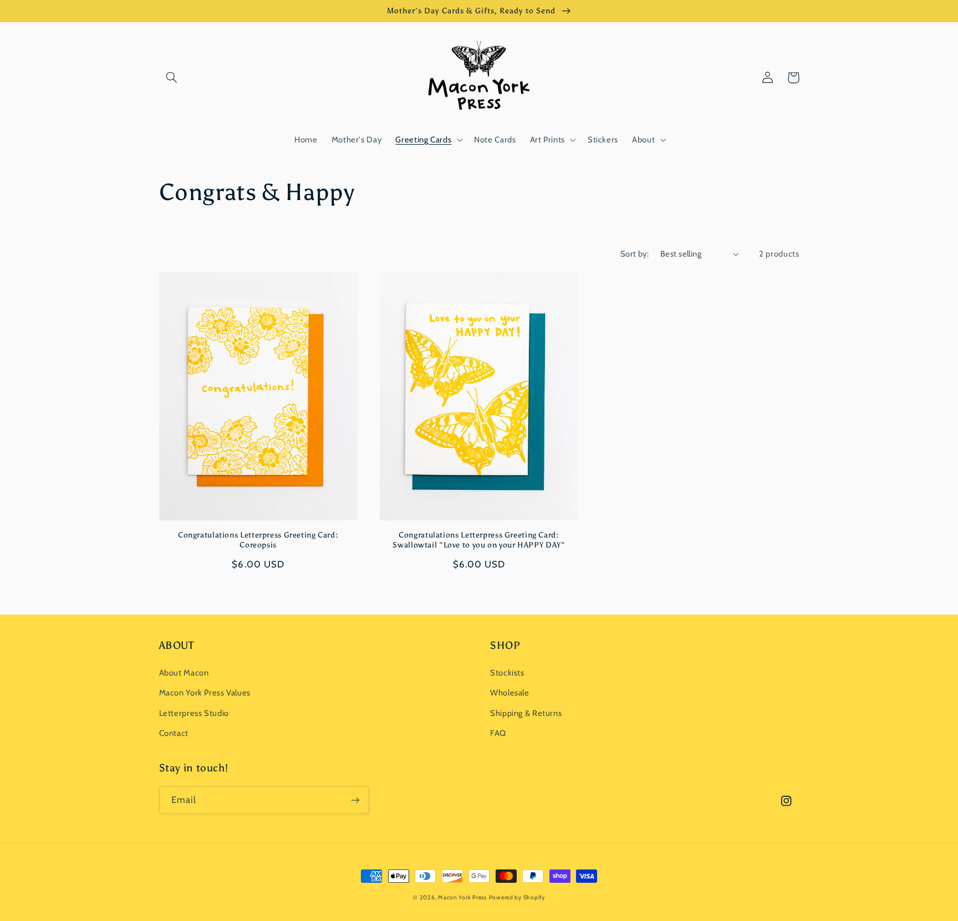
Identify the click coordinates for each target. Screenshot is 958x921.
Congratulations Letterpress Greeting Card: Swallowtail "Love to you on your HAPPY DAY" (479, 540)
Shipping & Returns (526, 713)
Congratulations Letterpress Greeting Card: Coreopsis (258, 540)
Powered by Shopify (517, 897)
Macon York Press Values (205, 693)
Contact (173, 733)
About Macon (184, 673)
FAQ (498, 733)
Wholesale (509, 693)
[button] (172, 77)
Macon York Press (462, 897)
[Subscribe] (355, 799)
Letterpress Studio (194, 713)
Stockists (507, 673)
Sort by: (634, 254)
